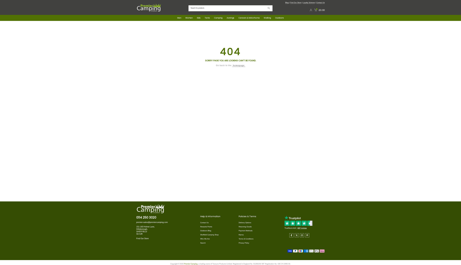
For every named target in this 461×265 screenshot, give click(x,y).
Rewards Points (206, 227)
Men (179, 17)
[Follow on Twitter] (297, 235)
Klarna (241, 235)
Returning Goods (245, 227)
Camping (218, 17)
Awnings (230, 17)
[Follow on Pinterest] (307, 235)
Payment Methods (245, 231)
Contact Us (320, 2)
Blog (287, 2)
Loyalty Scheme (309, 2)
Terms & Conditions (246, 239)
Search (203, 243)
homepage (239, 65)
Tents (207, 17)
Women (189, 17)
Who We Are (205, 239)
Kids (198, 17)
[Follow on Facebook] (291, 235)
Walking (267, 17)
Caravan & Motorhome (249, 17)
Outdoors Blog (205, 231)
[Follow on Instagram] (302, 235)
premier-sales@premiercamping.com (152, 222)
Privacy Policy (244, 243)
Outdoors (279, 17)
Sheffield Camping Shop (209, 235)
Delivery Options (245, 223)
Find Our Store (295, 2)
